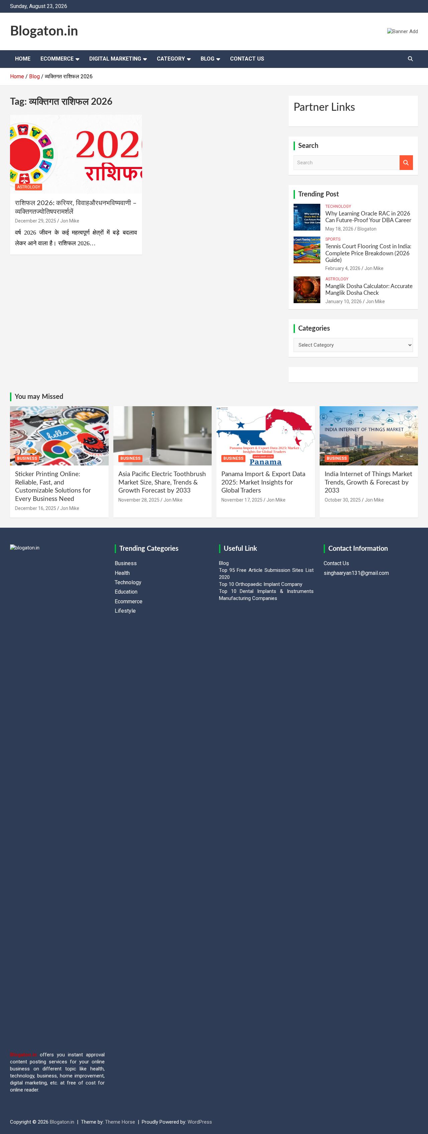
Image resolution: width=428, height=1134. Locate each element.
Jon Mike (69, 221)
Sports (332, 239)
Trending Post (318, 194)
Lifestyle (125, 611)
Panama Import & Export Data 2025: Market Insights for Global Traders (263, 482)
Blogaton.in (44, 31)
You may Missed (39, 397)
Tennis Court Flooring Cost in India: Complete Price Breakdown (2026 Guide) (368, 253)
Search (406, 162)
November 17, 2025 (241, 500)
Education (126, 592)
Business (27, 458)
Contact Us (247, 59)
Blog (207, 59)
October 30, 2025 (343, 500)
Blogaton (367, 229)
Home (22, 59)
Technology (338, 206)
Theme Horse (120, 1122)
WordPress (200, 1122)
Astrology (28, 187)
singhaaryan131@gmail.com (356, 573)
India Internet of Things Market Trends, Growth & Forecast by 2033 (368, 482)
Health (122, 573)
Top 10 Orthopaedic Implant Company (260, 584)
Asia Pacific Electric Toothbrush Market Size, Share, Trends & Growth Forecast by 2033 (162, 482)
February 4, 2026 (342, 268)
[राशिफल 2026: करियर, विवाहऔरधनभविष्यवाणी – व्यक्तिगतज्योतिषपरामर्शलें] (76, 154)
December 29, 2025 (35, 221)
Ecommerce (57, 59)
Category (171, 59)
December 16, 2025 (35, 508)
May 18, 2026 (339, 229)
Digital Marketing (115, 59)
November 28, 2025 (138, 500)
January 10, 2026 (343, 301)
